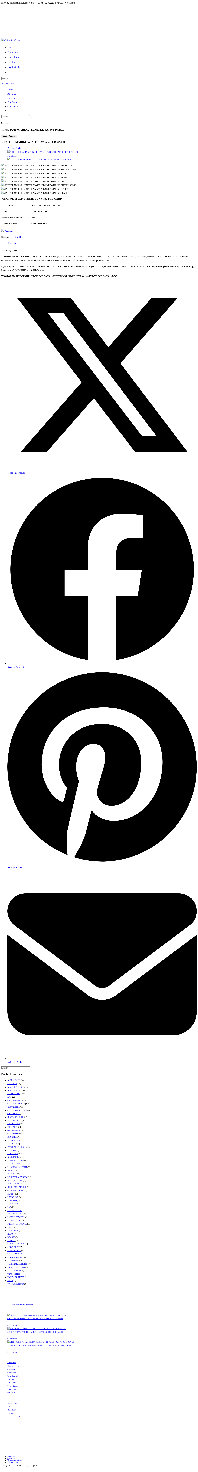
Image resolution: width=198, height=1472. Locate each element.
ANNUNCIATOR (14, 1090)
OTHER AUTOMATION (17, 1187)
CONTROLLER (13, 1107)
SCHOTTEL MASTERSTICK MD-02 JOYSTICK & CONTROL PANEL (35, 1332)
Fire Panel (11, 1413)
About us (11, 94)
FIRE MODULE (13, 1124)
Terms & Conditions (14, 1460)
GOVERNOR (12, 1134)
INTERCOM (12, 1144)
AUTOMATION (13, 1094)
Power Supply (12, 1386)
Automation (11, 1363)
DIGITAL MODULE (15, 1117)
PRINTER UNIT (13, 1220)
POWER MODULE (14, 1211)
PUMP (10, 1227)
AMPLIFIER (12, 1084)
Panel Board (11, 1389)
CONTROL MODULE (16, 1104)
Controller (11, 1369)
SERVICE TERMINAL (16, 1244)
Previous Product (14, 148)
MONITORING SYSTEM (17, 1177)
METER (10, 1170)
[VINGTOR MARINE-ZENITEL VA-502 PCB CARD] (43, 152)
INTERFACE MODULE (16, 1147)
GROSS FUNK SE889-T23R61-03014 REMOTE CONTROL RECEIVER (35, 1319)
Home (10, 89)
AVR (9, 1097)
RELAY (10, 1234)
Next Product (13, 156)
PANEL (10, 1194)
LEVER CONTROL (15, 1164)
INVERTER (11, 1150)
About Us (11, 1456)
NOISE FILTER (13, 1184)
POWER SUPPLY (14, 1214)
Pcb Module (11, 1383)
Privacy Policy (12, 1462)
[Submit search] (31, 117)
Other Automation (14, 1393)
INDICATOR (12, 1137)
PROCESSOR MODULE (17, 1224)
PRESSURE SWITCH (15, 1217)
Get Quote (12, 102)
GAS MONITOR (14, 1130)
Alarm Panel (12, 1403)
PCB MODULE (13, 1204)
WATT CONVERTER (15, 1284)
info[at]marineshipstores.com (22, 1305)
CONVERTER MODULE (17, 1110)
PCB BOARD (12, 1197)
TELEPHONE (12, 1260)
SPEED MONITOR (14, 1254)
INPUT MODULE (14, 1140)
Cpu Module (12, 1410)
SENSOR (11, 1240)
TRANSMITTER (13, 1274)
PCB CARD (15, 237)
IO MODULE (12, 1154)
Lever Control (12, 1376)
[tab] (102, 243)
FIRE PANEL (12, 1127)
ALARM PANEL (14, 1080)
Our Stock (12, 98)
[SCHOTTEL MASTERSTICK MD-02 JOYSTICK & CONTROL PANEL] (36, 1329)
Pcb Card (10, 1379)
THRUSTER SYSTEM (16, 1267)
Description (12, 243)
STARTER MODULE (15, 1257)
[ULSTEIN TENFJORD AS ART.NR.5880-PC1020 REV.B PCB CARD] (39, 160)
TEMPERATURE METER (17, 1264)
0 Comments (12, 1325)
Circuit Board (12, 1373)
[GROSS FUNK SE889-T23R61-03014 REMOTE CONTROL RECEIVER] (36, 1315)
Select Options (9, 136)
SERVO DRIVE (13, 1247)
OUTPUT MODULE (15, 1190)
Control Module (13, 1366)
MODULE (11, 1174)
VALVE (10, 1281)
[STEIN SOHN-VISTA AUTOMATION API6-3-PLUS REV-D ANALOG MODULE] (40, 1342)
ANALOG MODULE (15, 1087)
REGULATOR (13, 1230)
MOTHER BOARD (14, 1180)
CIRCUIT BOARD (14, 1100)
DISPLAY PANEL (14, 1120)
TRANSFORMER (14, 1270)
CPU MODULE (13, 1114)
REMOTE (11, 1237)
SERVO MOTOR (14, 1251)
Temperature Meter (14, 1417)
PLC (9, 1207)
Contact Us (12, 106)
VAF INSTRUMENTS (16, 1277)
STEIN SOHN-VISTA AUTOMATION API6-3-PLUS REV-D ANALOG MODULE (39, 1345)
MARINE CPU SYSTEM (17, 1167)
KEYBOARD (12, 1157)
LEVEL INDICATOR (15, 1160)
